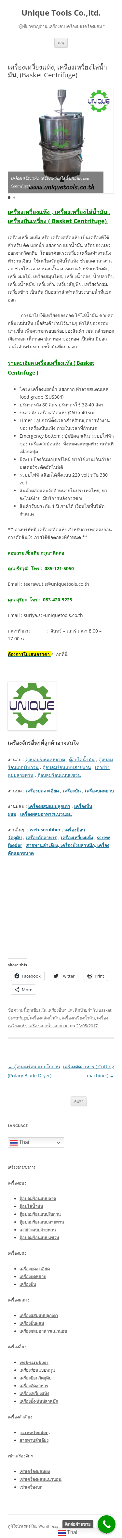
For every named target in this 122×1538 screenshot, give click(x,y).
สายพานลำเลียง (34, 1440)
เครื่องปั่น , (73, 791)
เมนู (61, 42)
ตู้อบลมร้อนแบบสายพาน (67, 767)
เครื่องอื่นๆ (56, 1010)
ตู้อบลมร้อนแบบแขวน (59, 775)
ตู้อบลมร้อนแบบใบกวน (40, 1214)
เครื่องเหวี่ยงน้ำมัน (78, 1018)
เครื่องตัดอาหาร (41, 837)
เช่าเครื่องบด (31, 1487)
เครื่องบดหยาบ (99, 791)
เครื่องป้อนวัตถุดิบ (35, 1378)
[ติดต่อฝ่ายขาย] (106, 1524)
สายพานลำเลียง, (43, 845)
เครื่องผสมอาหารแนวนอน (46, 814)
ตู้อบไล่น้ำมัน (82, 759)
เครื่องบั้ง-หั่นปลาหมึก (39, 1401)
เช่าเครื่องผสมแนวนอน (40, 1479)
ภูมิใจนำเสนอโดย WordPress (33, 1526)
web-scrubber (45, 830)
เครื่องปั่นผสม (32, 1323)
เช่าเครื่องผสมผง (35, 1471)
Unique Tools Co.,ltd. (61, 13)
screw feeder (34, 1432)
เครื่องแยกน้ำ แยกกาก (48, 1026)
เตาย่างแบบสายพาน (38, 1230)
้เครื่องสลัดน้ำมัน (45, 1018)
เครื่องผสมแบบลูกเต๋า (49, 806)
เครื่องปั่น (28, 1284)
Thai (23, 1142)
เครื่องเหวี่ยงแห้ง (77, 837)
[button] (9, 197)
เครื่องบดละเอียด (42, 791)
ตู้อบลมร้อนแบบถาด (45, 759)
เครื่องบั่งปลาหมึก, (78, 845)
